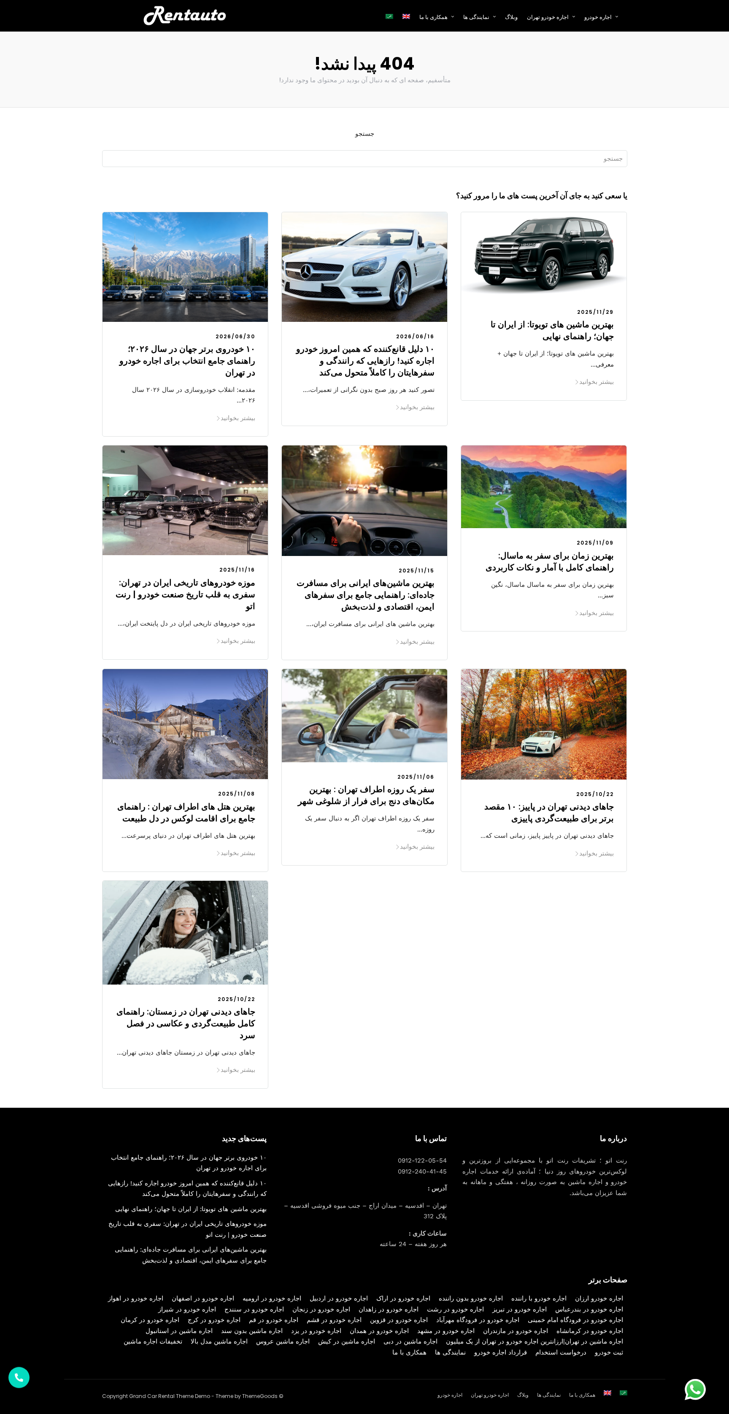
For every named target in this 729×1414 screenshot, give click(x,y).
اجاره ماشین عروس (283, 1341)
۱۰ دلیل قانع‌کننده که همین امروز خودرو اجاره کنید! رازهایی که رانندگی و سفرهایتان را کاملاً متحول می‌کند (365, 360)
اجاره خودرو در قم (273, 1320)
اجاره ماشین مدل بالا (219, 1341)
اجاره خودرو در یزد (316, 1331)
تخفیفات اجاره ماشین (153, 1341)
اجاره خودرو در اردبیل (339, 1298)
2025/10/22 (595, 794)
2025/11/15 (417, 570)
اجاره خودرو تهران (548, 17)
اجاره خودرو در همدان (379, 1331)
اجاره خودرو (598, 17)
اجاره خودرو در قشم (334, 1320)
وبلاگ (511, 17)
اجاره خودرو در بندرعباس (589, 1309)
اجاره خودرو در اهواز (135, 1298)
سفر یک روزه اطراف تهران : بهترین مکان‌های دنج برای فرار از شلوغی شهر (366, 795)
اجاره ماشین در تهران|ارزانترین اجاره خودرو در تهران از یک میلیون (534, 1341)
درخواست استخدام (560, 1352)
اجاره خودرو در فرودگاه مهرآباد (477, 1320)
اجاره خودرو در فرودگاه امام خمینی (575, 1320)
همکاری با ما (409, 1352)
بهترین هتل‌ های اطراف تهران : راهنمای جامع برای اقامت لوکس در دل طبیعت (186, 812)
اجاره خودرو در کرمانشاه (589, 1331)
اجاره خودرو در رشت (455, 1309)
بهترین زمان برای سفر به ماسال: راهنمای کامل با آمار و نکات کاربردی (550, 561)
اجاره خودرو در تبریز (519, 1309)
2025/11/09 (595, 542)
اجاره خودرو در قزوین (399, 1320)
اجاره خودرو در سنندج (254, 1309)
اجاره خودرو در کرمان (150, 1320)
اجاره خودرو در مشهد (446, 1331)
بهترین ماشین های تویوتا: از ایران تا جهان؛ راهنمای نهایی (552, 330)
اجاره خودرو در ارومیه (272, 1298)
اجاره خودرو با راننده (539, 1298)
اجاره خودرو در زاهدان (388, 1309)
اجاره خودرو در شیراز (187, 1309)
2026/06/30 (235, 336)
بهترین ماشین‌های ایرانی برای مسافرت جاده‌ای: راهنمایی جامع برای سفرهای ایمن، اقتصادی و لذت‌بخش (366, 595)
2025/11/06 (416, 776)
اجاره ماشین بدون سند (252, 1331)
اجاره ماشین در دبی (410, 1341)
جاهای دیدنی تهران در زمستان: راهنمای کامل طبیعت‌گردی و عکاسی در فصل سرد (185, 1023)
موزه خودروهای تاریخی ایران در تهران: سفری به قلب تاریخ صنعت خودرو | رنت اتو (185, 594)
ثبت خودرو (609, 1352)
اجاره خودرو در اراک (403, 1298)
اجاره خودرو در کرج (214, 1320)
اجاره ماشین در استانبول (179, 1331)
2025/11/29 (595, 312)
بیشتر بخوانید (238, 417)
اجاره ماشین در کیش (346, 1341)
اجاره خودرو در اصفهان (203, 1298)
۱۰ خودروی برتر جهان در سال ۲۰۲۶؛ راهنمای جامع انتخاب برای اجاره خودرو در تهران (187, 360)
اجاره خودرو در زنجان (321, 1309)
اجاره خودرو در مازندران (515, 1331)
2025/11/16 (237, 569)
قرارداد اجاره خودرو (500, 1352)
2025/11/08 (236, 793)
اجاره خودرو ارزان (599, 1298)
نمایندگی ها (476, 17)
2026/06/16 (415, 336)
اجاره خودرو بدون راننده (471, 1298)
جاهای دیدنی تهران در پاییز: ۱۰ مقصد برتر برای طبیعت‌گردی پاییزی (549, 812)
